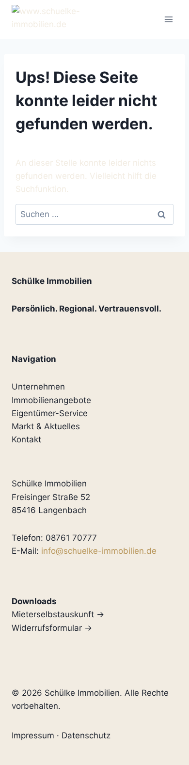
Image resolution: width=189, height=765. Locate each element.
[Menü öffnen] (168, 19)
